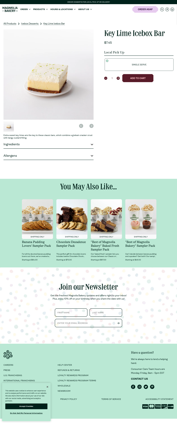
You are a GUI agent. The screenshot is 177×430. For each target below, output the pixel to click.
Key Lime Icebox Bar (54, 23)
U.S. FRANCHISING (12, 375)
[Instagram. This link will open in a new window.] (140, 388)
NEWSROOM (64, 391)
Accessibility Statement (160, 399)
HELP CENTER (65, 365)
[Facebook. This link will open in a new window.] (134, 388)
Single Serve (139, 64)
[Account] (167, 9)
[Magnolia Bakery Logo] (10, 9)
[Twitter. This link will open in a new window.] (147, 388)
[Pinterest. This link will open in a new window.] (153, 388)
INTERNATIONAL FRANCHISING (19, 380)
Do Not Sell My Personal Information (26, 413)
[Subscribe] (118, 323)
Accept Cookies (26, 406)
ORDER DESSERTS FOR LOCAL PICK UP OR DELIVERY (88, 2)
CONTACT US (139, 378)
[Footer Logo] (8, 356)
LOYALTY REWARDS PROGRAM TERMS (77, 380)
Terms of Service (111, 399)
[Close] (47, 387)
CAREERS (8, 365)
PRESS (6, 370)
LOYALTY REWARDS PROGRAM (73, 375)
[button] (162, 9)
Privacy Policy (68, 399)
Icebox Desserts (30, 23)
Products (39, 9)
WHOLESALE (64, 386)
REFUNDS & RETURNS (69, 370)
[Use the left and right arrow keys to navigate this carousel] (48, 74)
